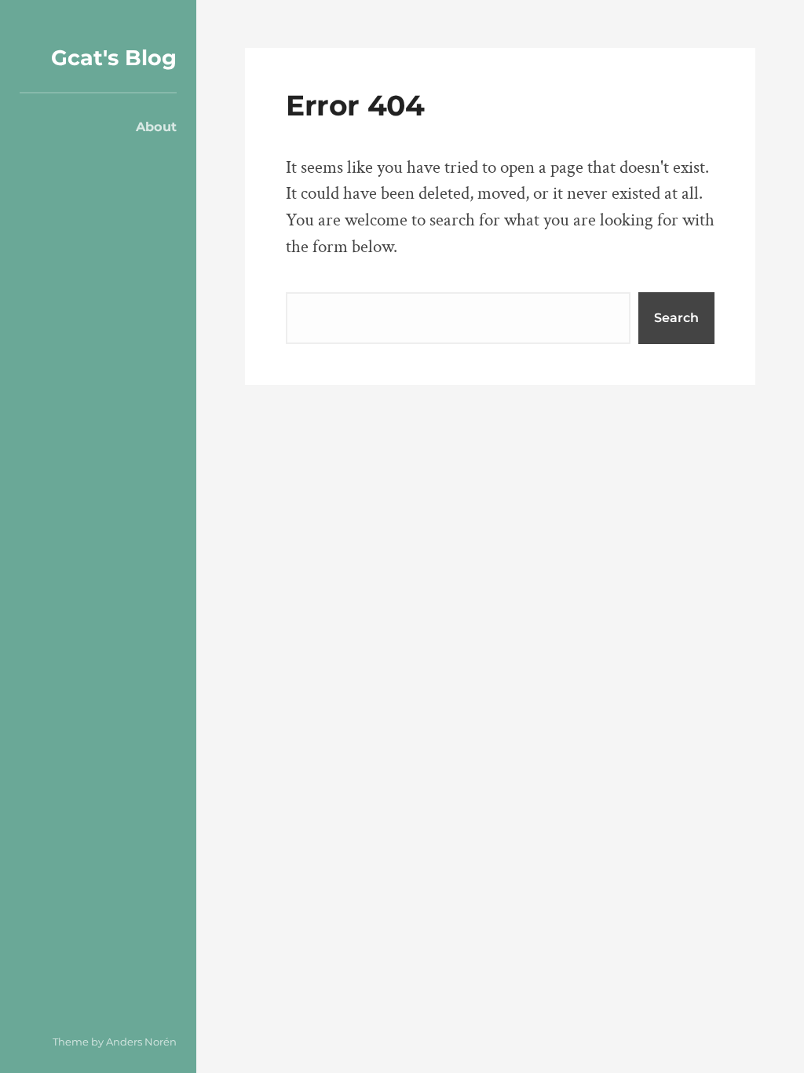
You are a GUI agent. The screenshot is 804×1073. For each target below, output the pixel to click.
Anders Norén (141, 1041)
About (156, 126)
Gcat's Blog (114, 58)
